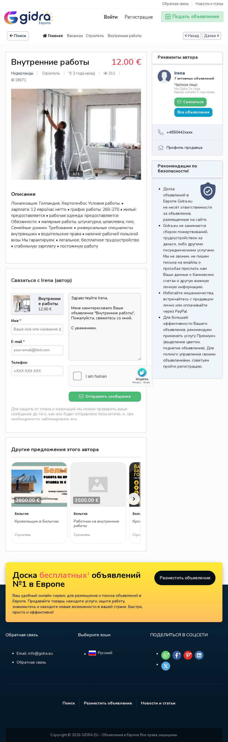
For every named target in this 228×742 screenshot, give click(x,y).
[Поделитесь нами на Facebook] (176, 655)
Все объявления (193, 112)
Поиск (20, 35)
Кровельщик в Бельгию (37, 521)
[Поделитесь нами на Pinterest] (188, 655)
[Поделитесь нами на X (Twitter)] (165, 666)
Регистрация (139, 17)
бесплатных (64, 575)
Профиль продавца (184, 147)
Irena (179, 73)
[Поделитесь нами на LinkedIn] (199, 655)
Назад (193, 35)
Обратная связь (175, 4)
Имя (16, 320)
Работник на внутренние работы (96, 523)
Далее (210, 35)
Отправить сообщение (107, 396)
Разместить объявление (185, 578)
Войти (111, 17)
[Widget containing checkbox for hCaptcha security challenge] (111, 376)
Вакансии (75, 35)
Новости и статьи (209, 4)
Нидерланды (22, 73)
